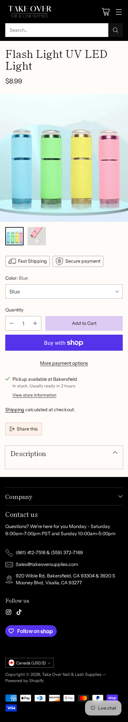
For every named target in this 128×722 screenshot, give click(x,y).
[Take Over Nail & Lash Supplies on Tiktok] (19, 613)
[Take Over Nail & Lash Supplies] (29, 11)
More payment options (64, 363)
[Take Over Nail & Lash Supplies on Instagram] (8, 613)
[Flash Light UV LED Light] (64, 158)
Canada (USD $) (31, 662)
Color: (16, 278)
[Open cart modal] (105, 11)
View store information (34, 395)
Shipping (14, 410)
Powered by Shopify (24, 680)
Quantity (14, 310)
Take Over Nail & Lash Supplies (71, 674)
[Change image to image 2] (37, 236)
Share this (27, 429)
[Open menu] (118, 11)
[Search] (115, 30)
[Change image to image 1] (14, 236)
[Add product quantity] (35, 323)
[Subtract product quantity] (11, 323)
